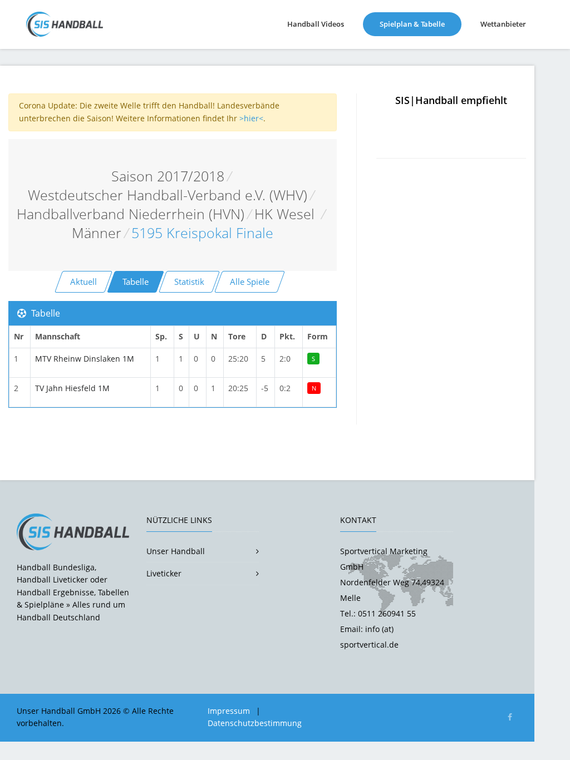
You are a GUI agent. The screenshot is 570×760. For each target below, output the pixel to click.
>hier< (251, 118)
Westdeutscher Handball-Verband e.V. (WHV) (167, 195)
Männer (96, 233)
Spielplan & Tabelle (420, 23)
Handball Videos (315, 24)
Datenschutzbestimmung (255, 723)
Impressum (229, 710)
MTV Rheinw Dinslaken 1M (84, 358)
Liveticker (163, 573)
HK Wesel (286, 214)
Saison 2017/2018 (167, 176)
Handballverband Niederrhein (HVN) (130, 214)
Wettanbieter (503, 24)
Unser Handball (175, 551)
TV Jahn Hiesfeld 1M (72, 388)
